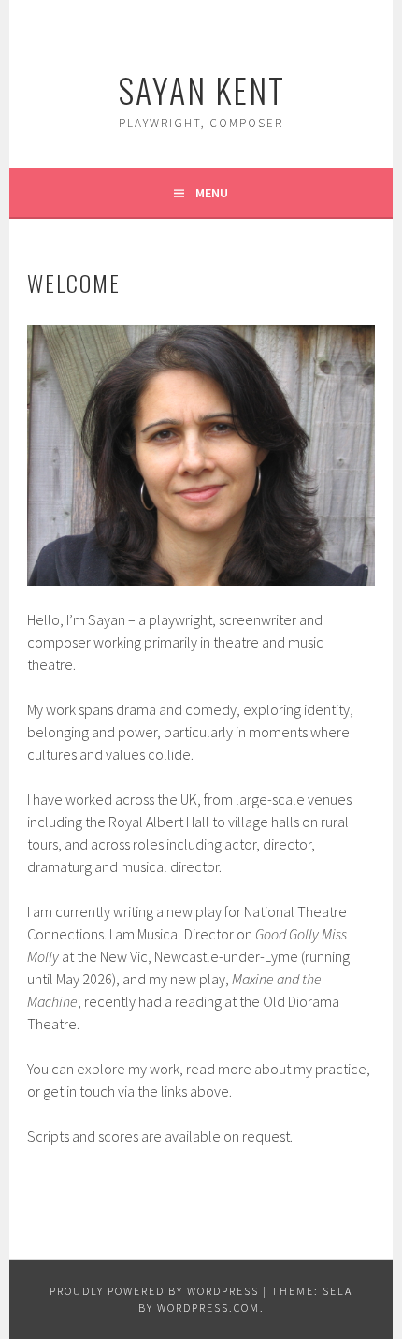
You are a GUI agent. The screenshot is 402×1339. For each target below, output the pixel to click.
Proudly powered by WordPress (154, 1291)
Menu (211, 192)
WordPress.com (208, 1308)
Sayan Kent (201, 89)
